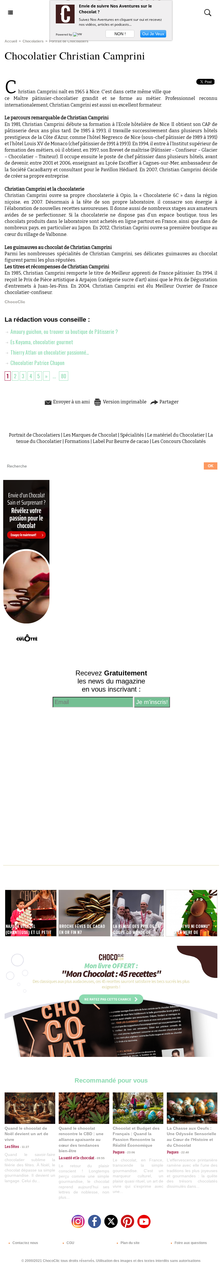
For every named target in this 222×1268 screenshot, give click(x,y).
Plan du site (130, 1243)
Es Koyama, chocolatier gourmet (41, 342)
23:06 (130, 1152)
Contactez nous (25, 1243)
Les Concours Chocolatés (179, 441)
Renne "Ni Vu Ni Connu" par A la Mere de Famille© (188, 932)
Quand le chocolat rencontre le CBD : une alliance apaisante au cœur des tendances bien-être (81, 1139)
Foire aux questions (190, 1243)
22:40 (184, 1152)
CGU (70, 1243)
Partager (169, 402)
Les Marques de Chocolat (90, 435)
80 (63, 376)
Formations (77, 441)
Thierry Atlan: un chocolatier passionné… (49, 352)
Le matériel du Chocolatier (176, 435)
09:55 (99, 1158)
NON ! (120, 33)
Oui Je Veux (153, 33)
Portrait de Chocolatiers (68, 41)
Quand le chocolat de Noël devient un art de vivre (26, 1134)
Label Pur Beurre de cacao (121, 441)
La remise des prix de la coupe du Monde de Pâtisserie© (136, 932)
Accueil (11, 41)
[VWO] (78, 34)
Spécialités (132, 435)
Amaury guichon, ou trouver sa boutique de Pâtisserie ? (63, 331)
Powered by (64, 34)
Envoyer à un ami (71, 402)
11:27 (24, 1146)
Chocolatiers (33, 41)
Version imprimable (124, 402)
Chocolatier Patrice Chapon (36, 362)
